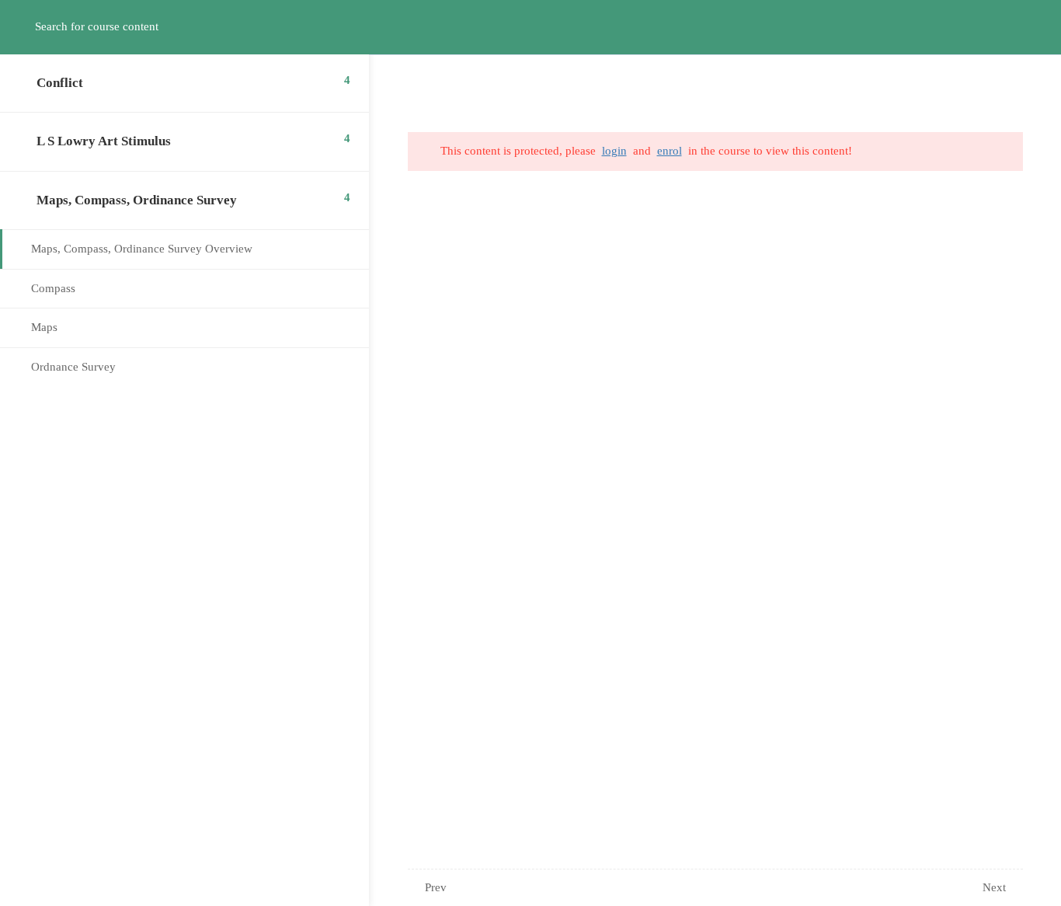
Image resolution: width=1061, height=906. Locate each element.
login (614, 151)
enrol (669, 151)
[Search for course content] (27, 27)
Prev (436, 887)
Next (994, 887)
